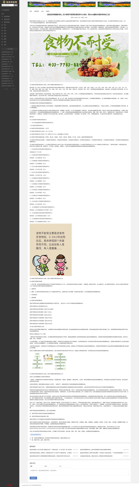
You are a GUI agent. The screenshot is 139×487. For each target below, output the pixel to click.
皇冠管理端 (6, 16)
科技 (4, 42)
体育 (4, 33)
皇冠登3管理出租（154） (7, 78)
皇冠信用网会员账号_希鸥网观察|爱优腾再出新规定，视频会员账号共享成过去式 (50, 456)
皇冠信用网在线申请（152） (8, 81)
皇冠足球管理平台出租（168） (8, 71)
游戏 (4, 44)
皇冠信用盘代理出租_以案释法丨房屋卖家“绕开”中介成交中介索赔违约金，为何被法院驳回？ (53, 453)
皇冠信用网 (6, 22)
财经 (4, 36)
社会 (4, 30)
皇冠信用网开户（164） (7, 73)
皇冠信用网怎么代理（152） (8, 83)
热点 (4, 25)
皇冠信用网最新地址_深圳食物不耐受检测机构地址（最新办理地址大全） (52, 438)
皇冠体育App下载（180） (7, 61)
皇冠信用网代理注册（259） (8, 52)
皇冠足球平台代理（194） (7, 54)
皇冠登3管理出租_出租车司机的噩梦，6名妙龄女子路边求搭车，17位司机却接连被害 (101, 453)
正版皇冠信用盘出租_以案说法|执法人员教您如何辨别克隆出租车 (96, 456)
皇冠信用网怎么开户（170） (8, 69)
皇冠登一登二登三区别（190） (8, 56)
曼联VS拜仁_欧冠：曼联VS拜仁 (42, 440)
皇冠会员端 (6, 19)
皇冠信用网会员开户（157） (8, 76)
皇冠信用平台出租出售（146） (8, 85)
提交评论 (33, 478)
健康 (4, 39)
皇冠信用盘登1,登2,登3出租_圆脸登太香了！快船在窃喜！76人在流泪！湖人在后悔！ (51, 449)
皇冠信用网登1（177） (7, 64)
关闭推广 (10, 485)
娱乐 (4, 27)
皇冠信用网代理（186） (7, 59)
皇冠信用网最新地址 (36, 434)
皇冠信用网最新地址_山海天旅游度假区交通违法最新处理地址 (95, 449)
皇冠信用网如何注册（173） (8, 66)
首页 (3, 13)
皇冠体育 (36, 11)
